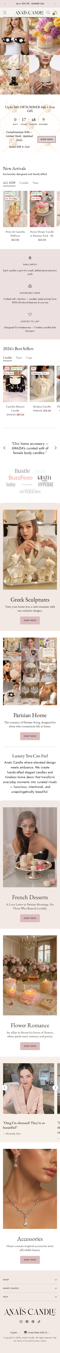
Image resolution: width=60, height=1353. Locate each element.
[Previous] (5, 4)
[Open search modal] (48, 12)
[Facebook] (27, 1322)
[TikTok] (39, 1322)
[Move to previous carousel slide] (5, 1087)
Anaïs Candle (28, 1337)
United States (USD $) (37, 1332)
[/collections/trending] (30, 55)
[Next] (55, 4)
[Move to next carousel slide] (55, 1087)
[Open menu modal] (4, 12)
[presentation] (15, 209)
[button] (22, 471)
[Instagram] (21, 1322)
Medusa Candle (42, 406)
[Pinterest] (33, 1322)
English (13, 1332)
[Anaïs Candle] (29, 12)
